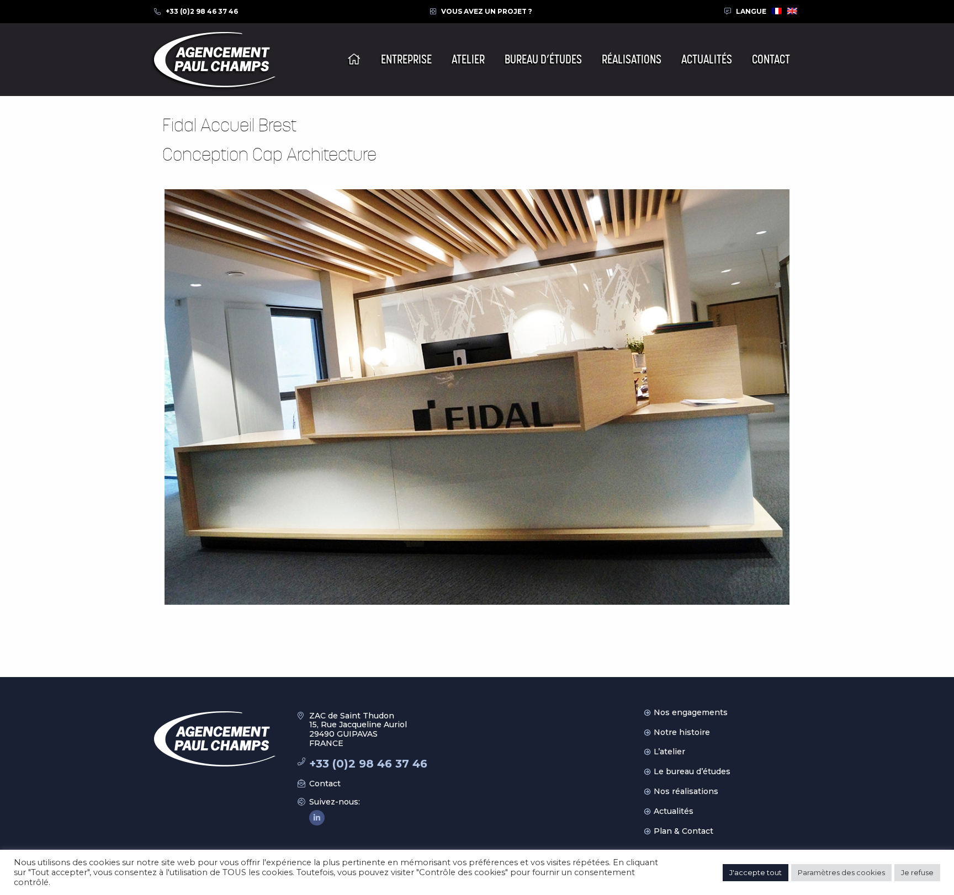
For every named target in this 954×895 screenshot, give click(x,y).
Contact (325, 784)
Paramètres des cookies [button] (841, 872)
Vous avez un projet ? (486, 11)
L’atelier (669, 752)
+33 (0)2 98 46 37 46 (202, 11)
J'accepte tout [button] (755, 872)
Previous (148, 397)
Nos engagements (691, 712)
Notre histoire (682, 732)
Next (806, 397)
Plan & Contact (683, 831)
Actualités (673, 811)
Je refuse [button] (917, 872)
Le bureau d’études (692, 771)
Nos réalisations (686, 791)
